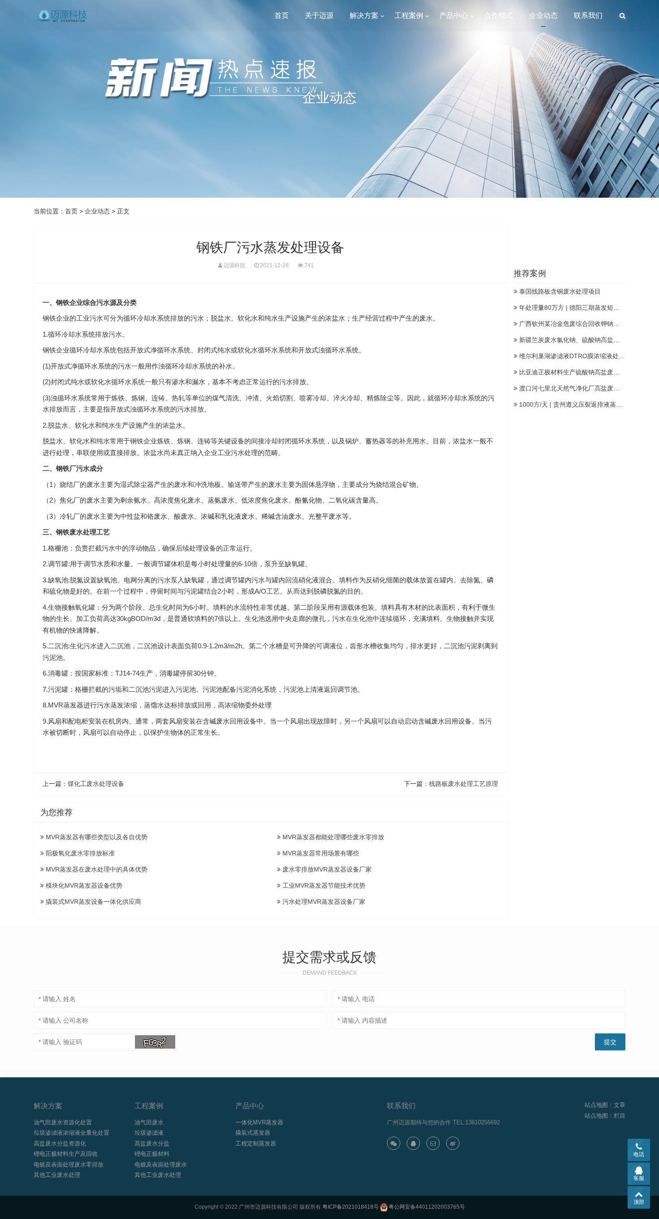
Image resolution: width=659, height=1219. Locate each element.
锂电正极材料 (151, 1153)
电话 (638, 1154)
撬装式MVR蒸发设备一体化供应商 (92, 901)
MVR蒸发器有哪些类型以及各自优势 (95, 837)
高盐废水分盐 (151, 1143)
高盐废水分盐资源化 (60, 1143)
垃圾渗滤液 (149, 1132)
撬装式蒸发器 (252, 1132)
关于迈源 (319, 15)
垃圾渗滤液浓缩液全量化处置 (71, 1132)
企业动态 (543, 15)
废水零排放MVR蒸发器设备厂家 (326, 869)
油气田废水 (149, 1122)
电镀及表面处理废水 (160, 1164)
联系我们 (588, 15)
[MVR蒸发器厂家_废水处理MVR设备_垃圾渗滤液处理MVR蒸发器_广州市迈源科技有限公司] (62, 15)
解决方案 (364, 15)
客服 (638, 1178)
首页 (281, 15)
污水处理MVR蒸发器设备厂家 (323, 901)
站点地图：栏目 (605, 1115)
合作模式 (498, 15)
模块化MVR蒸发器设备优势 (83, 885)
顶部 (638, 1202)
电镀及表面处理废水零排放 (69, 1164)
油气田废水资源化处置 (63, 1122)
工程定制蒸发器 (255, 1143)
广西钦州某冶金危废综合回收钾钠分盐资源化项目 (587, 323)
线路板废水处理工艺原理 (463, 783)
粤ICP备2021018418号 (350, 1207)
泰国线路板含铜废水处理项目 (559, 291)
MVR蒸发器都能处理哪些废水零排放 (332, 837)
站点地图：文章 (605, 1105)
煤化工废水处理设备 (96, 783)
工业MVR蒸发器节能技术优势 (323, 885)
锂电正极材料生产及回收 (66, 1153)
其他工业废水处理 (57, 1174)
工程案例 (409, 15)
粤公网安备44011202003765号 (427, 1207)
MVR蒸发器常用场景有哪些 (320, 853)
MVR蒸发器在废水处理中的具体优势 (95, 869)
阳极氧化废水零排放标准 (79, 853)
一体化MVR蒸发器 (259, 1122)
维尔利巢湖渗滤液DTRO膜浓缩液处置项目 (577, 356)
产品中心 (453, 15)
